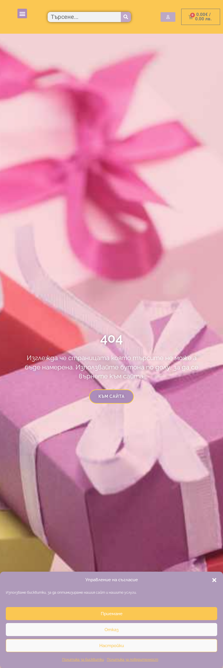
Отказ (111, 629)
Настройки (111, 645)
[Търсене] (126, 17)
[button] (214, 580)
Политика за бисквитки (83, 660)
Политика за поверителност (132, 660)
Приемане (112, 613)
